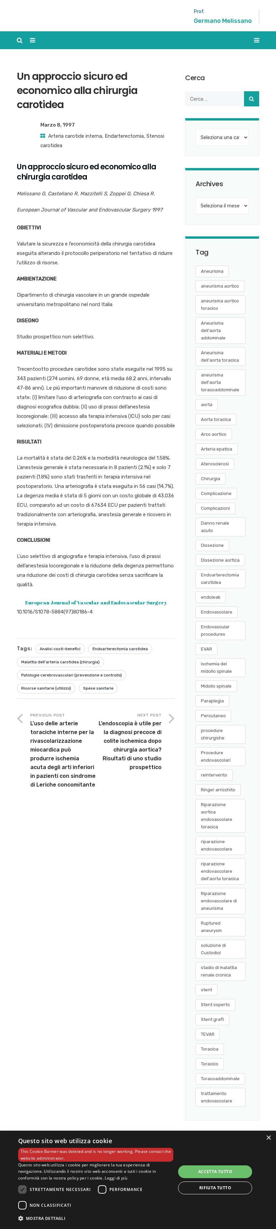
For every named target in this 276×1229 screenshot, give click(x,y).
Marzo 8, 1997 (57, 125)
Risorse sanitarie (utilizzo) (46, 688)
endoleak (210, 597)
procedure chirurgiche (213, 734)
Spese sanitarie (98, 688)
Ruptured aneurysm (211, 927)
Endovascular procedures (215, 630)
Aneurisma (212, 271)
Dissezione (212, 545)
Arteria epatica (216, 449)
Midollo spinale (216, 686)
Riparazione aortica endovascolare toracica (216, 815)
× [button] (268, 1137)
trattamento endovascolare (216, 1097)
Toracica (209, 1049)
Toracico (209, 1063)
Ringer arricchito (218, 789)
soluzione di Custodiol (213, 949)
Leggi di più (116, 1178)
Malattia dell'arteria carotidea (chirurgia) (60, 662)
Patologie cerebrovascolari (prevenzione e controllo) (71, 675)
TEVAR (207, 1034)
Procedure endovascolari (216, 756)
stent (206, 989)
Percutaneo (213, 715)
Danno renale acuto (215, 527)
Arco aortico (214, 434)
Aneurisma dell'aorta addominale (213, 330)
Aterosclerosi (215, 463)
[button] (96, 1218)
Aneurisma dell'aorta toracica (220, 356)
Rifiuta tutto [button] (215, 1188)
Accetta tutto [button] (215, 1171)
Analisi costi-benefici (60, 648)
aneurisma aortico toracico (220, 304)
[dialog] (138, 1180)
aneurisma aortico (220, 286)
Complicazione (216, 493)
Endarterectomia (124, 136)
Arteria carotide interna (75, 136)
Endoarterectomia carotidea (120, 648)
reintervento (214, 774)
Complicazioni (215, 508)
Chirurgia (210, 478)
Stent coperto (215, 1004)
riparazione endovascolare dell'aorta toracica (220, 871)
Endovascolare (216, 611)
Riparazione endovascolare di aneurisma (219, 901)
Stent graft (212, 1019)
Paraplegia (212, 700)
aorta (206, 404)
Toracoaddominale (220, 1078)
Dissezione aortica (220, 560)
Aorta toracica (216, 419)
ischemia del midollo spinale (216, 667)
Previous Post (63, 750)
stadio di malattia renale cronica (219, 971)
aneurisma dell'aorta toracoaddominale (220, 382)
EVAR (206, 649)
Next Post (130, 741)
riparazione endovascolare (216, 845)
